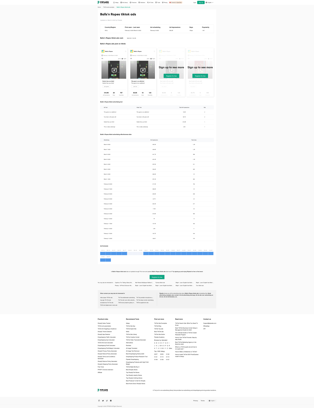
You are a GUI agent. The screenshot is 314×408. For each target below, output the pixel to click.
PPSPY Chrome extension (105, 370)
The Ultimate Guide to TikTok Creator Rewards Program (186, 334)
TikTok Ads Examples (160, 323)
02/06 (161, 354)
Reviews (128, 345)
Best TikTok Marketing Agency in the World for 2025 (185, 343)
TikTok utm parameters (104, 326)
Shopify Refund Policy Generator (107, 354)
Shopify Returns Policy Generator (107, 361)
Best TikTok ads (159, 331)
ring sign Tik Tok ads (105, 300)
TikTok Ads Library (131, 334)
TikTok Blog (157, 326)
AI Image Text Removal (132, 351)
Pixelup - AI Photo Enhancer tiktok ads (125, 285)
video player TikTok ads (106, 297)
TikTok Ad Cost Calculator (105, 343)
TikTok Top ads (158, 329)
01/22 (167, 354)
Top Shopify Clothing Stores (134, 378)
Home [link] (99, 7)
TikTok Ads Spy (130, 326)
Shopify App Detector (104, 334)
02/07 (155, 354)
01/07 (167, 359)
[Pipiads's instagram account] (110, 400)
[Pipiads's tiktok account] (107, 400)
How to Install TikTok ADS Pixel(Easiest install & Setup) (186, 355)
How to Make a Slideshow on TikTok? (186, 352)
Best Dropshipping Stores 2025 (135, 354)
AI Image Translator (131, 348)
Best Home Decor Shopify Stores (135, 383)
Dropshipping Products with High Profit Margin (137, 363)
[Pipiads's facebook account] (99, 400)
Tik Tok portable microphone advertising (145, 297)
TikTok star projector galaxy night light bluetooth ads (127, 302)
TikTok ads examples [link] (109, 7)
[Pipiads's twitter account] (103, 400)
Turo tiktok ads (200, 285)
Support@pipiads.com (209, 323)
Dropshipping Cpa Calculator (106, 340)
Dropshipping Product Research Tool (137, 356)
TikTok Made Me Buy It (132, 367)
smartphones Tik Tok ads (106, 302)
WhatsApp (206, 326)
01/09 (155, 359)
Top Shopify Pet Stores (132, 372)
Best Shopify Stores (131, 370)
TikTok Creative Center (132, 337)
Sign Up (201, 2)
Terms (203, 400)
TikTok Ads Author (159, 334)
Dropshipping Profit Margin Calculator (109, 348)
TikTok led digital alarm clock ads (108, 305)
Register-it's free (171, 76)
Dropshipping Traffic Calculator (107, 337)
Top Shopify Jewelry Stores (134, 375)
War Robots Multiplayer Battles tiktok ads (145, 282)
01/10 (167, 357)
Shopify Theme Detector (105, 331)
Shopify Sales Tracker (104, 323)
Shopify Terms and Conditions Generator (106, 357)
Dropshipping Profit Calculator (106, 345)
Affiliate (100, 372)
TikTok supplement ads (142, 302)
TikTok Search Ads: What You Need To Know (186, 324)
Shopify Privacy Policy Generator (107, 351)
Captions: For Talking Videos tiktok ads (125, 282)
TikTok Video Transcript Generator (136, 340)
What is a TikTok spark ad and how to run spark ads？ (186, 348)
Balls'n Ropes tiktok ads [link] (123, 7)
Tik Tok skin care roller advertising (127, 300)
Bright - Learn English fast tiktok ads (185, 282)
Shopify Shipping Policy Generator (108, 364)
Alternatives (129, 343)
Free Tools (101, 367)
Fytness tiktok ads (160, 282)
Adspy (128, 323)
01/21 (155, 357)
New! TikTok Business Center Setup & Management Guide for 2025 (186, 329)
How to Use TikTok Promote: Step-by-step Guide (186, 338)
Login (194, 2)
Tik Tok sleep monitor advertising (144, 300)
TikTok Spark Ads (131, 329)
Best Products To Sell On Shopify (135, 381)
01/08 (161, 359)
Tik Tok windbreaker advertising (126, 297)
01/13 (161, 357)
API (204, 329)
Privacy (195, 400)
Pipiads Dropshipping (132, 359)
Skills (127, 331)
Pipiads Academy (159, 337)
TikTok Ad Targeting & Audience (107, 329)
